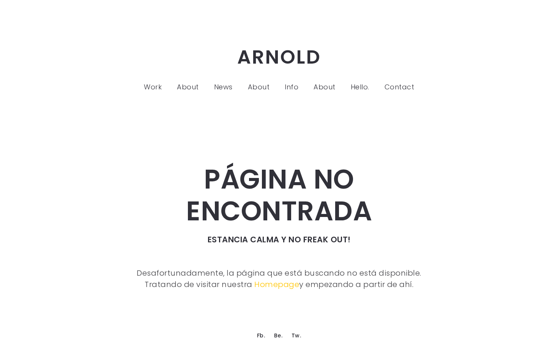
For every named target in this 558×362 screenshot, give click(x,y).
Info (291, 87)
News (223, 87)
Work (153, 87)
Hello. (360, 87)
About (188, 87)
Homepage (276, 284)
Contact (400, 87)
